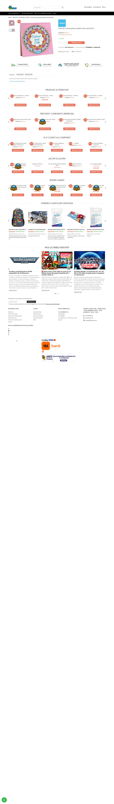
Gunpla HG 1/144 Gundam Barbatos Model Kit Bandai (43, 229)
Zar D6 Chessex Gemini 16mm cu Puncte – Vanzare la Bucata (18, 186)
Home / (10, 17)
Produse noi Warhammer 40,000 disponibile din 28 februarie (20, 272)
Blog (54, 13)
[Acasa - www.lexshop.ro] (16, 7)
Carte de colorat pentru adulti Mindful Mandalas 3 (18, 144)
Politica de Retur (37, 314)
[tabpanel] (36, 39)
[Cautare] (62, 7)
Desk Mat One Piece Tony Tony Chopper (78, 229)
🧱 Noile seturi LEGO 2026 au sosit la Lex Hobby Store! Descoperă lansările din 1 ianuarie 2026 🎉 (56, 273)
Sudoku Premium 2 (76, 164)
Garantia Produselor (38, 316)
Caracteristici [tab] (20, 74)
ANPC (34, 320)
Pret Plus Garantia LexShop (43, 13)
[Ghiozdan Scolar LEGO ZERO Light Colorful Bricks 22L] (18, 217)
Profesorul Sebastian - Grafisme (69, 95)
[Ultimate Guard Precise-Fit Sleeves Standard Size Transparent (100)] (96, 217)
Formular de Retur (37, 318)
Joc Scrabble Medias (96, 164)
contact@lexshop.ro (91, 320)
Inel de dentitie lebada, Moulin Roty (57, 164)
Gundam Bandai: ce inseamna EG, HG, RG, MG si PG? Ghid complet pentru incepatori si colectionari (89, 273)
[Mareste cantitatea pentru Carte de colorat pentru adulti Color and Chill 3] (65, 42)
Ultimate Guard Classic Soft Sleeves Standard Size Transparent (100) (96, 186)
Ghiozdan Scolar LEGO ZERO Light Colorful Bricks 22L (24, 229)
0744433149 (89, 318)
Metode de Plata (37, 312)
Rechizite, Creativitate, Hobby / (21, 17)
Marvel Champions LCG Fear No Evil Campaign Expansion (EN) (57, 186)
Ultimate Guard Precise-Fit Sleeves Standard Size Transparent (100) (37, 186)
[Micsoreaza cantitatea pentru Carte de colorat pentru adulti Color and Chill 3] (59, 42)
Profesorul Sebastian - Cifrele (45, 95)
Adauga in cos (76, 42)
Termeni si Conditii (12, 314)
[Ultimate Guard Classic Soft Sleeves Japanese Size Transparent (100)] (57, 217)
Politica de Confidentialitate (53, 304)
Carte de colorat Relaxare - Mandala (96, 144)
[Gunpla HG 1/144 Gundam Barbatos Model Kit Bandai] (37, 217)
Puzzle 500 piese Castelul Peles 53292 (20, 119)
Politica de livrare (12, 318)
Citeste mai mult (13, 290)
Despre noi (11, 312)
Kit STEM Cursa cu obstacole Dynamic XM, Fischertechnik (18, 164)
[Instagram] (8, 334)
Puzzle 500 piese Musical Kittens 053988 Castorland (69, 120)
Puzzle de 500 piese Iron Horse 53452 (44, 119)
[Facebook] (8, 329)
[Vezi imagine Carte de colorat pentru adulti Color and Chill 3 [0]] (11, 23)
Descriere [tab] (11, 74)
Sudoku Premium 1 (37, 164)
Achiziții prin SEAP (27, 13)
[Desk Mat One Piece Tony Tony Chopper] (76, 217)
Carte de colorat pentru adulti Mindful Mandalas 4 (37, 144)
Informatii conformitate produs (17, 81)
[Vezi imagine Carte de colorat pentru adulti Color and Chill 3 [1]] (11, 30)
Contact (10, 322)
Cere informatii (77, 51)
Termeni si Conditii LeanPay (15, 320)
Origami (76, 143)
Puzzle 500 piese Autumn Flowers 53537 (94, 119)
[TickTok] (8, 333)
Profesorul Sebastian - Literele (20, 95)
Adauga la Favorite (64, 51)
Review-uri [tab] (28, 74)
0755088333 (89, 315)
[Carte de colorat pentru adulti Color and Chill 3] (36, 39)
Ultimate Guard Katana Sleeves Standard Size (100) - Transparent (76, 186)
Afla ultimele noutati (57, 247)
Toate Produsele (13, 13)
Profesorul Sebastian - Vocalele (93, 95)
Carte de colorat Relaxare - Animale (57, 144)
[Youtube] (8, 331)
